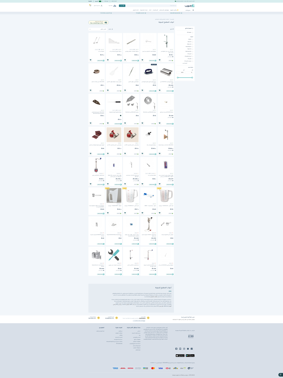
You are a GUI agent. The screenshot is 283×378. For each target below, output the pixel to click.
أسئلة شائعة (114, 1)
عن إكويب (120, 331)
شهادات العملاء (118, 333)
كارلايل (127, 304)
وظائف (120, 335)
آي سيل (161, 306)
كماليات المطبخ (154, 296)
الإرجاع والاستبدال (136, 345)
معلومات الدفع (137, 339)
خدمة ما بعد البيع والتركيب (134, 343)
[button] (98, 1)
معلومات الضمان (136, 341)
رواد (139, 335)
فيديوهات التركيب (136, 347)
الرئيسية (172, 19)
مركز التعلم (138, 350)
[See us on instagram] (185, 349)
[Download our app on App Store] (180, 356)
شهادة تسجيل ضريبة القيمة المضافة (114, 341)
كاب (133, 304)
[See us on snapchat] (177, 349)
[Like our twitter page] (189, 349)
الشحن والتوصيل (136, 337)
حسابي (139, 331)
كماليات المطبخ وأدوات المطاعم (162, 19)
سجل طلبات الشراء (136, 333)
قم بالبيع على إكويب (100, 331)
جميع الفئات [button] (188, 10)
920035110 (142, 318)
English (90, 1)
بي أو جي (120, 304)
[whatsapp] (280, 375)
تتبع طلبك (106, 1)
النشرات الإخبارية (118, 337)
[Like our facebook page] (193, 349)
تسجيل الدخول (97, 5)
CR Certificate (119, 343)
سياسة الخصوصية (118, 339)
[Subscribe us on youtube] (181, 349)
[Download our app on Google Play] (190, 356)
